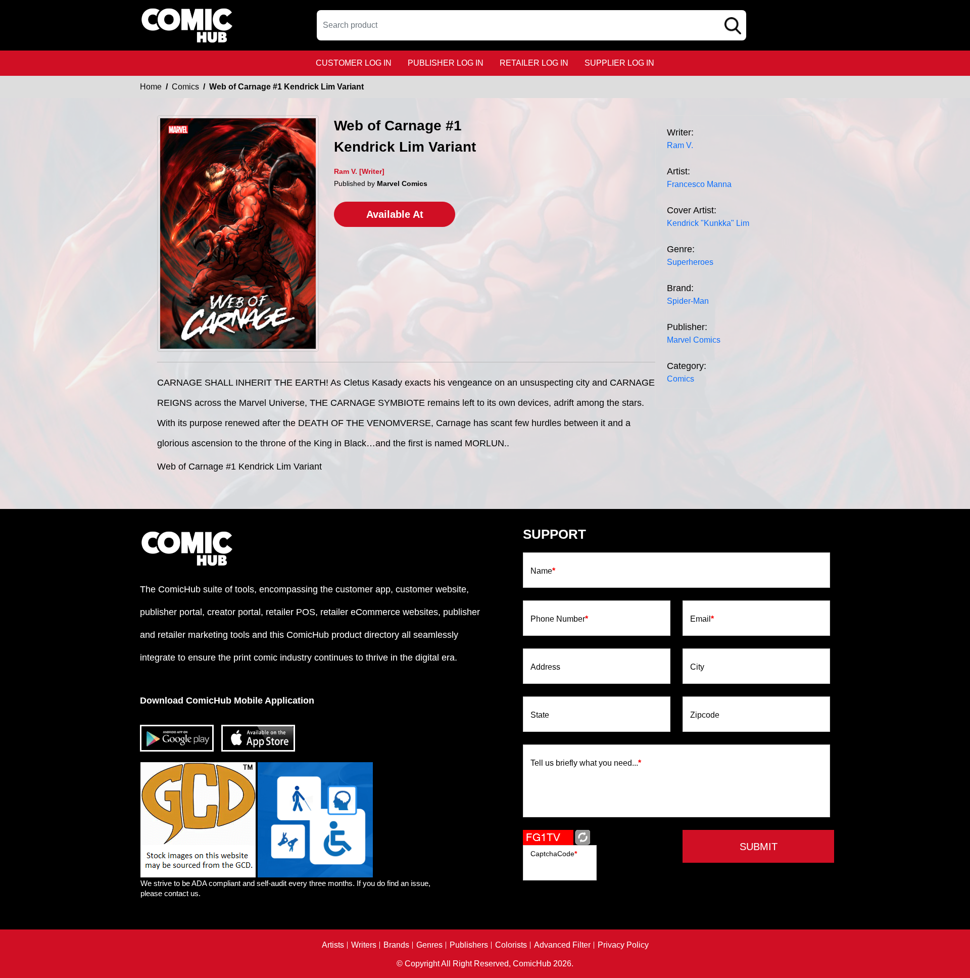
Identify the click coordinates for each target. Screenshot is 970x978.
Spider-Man (688, 301)
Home (151, 86)
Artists (333, 945)
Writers (363, 945)
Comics (185, 86)
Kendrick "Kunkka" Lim (708, 223)
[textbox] (531, 25)
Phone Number (559, 619)
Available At (394, 214)
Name (542, 571)
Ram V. (680, 145)
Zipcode (704, 715)
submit (759, 846)
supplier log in (619, 63)
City (697, 667)
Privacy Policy (623, 945)
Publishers (469, 945)
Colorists (511, 945)
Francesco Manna (699, 184)
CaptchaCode (553, 853)
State (539, 715)
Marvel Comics (693, 340)
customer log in (354, 63)
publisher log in (445, 63)
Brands (396, 945)
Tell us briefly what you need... (585, 763)
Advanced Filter (562, 945)
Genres (429, 945)
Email (702, 619)
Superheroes (690, 262)
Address (545, 667)
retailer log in (534, 63)
